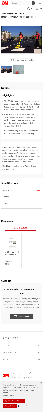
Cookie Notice (8, 395)
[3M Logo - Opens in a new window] (5, 3)
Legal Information (17, 373)
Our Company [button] (10, 338)
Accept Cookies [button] (10, 406)
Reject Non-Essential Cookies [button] (14, 401)
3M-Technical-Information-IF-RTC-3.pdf (12, 253)
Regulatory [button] (9, 352)
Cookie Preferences (18, 375)
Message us (24, 317)
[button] (26, 406)
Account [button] (34, 9)
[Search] (33, 3)
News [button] (6, 345)
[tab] (20, 228)
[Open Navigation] (40, 3)
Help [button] (5, 360)
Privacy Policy (30, 373)
